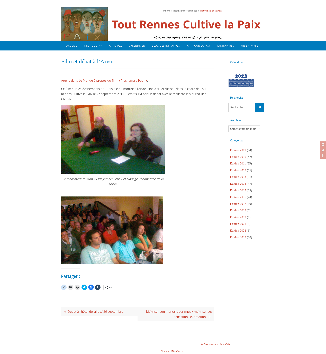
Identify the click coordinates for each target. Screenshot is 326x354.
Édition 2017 (238, 203)
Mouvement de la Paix (211, 10)
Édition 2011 (238, 163)
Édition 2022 (238, 230)
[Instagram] (322, 144)
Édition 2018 (238, 210)
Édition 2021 (238, 223)
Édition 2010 (238, 157)
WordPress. (177, 350)
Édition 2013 (238, 177)
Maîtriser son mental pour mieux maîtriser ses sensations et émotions (179, 314)
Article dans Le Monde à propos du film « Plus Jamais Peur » (104, 80)
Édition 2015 (238, 190)
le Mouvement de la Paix (215, 344)
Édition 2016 (238, 197)
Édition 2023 (238, 237)
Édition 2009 (238, 150)
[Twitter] (322, 150)
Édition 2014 (238, 183)
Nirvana (165, 350)
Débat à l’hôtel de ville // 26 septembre (95, 311)
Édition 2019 (238, 217)
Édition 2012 (238, 170)
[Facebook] (322, 155)
